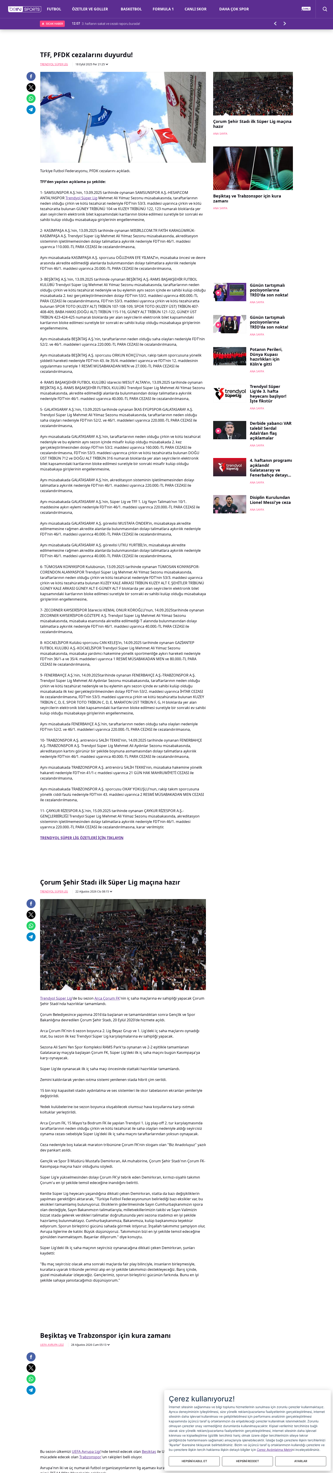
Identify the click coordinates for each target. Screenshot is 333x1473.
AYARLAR (300, 1461)
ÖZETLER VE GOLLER (90, 9)
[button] (24, 9)
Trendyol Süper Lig (54, 64)
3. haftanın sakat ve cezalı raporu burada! (111, 23)
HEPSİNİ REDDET (247, 1461)
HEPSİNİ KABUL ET (194, 1461)
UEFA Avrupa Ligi (52, 1345)
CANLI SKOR (196, 9)
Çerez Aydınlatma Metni (274, 1450)
